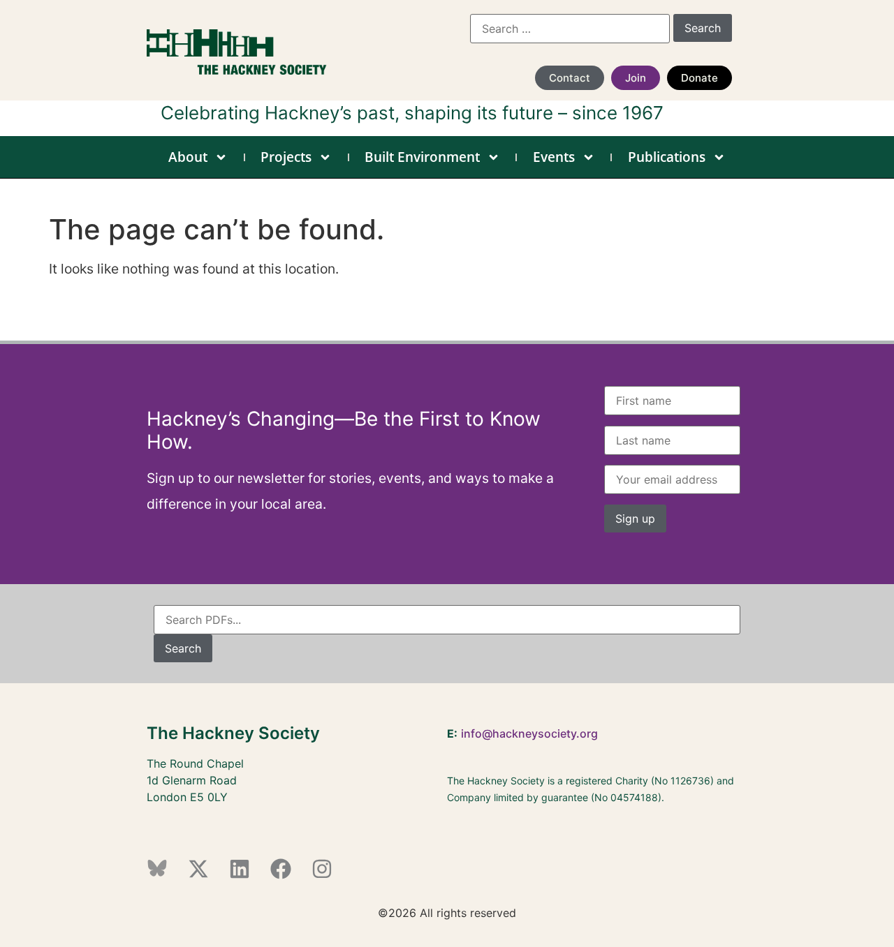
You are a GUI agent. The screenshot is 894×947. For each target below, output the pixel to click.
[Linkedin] (239, 868)
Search (183, 648)
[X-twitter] (198, 868)
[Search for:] (570, 28)
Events (554, 157)
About (187, 157)
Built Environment (422, 157)
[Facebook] (280, 868)
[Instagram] (322, 868)
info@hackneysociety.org (529, 733)
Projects (286, 157)
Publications (666, 157)
